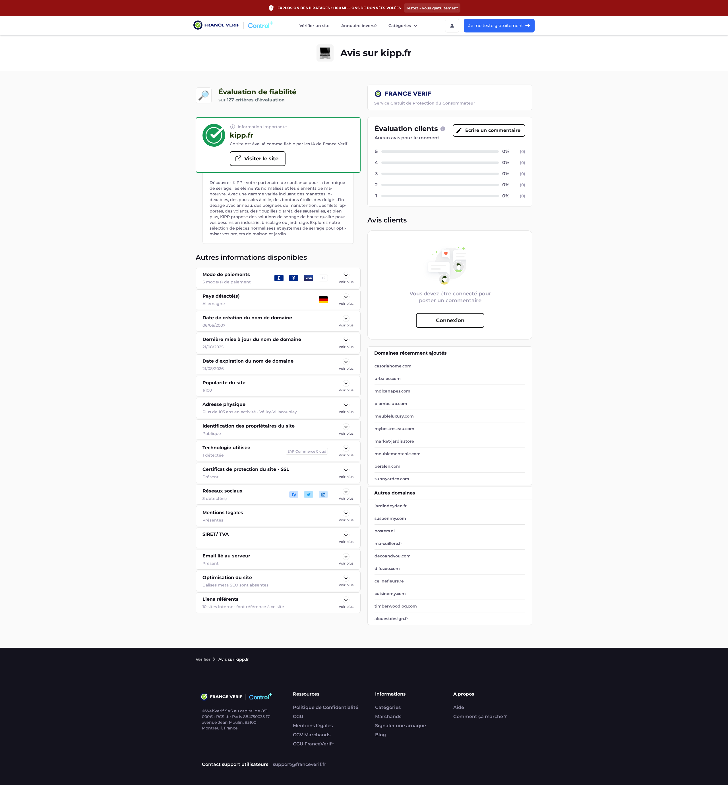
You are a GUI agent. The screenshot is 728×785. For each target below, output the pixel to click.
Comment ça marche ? (480, 716)
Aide (458, 707)
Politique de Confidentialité (325, 707)
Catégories (399, 25)
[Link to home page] (216, 25)
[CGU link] (443, 129)
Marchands (388, 716)
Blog (380, 734)
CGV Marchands (311, 734)
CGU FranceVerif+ (313, 744)
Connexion (450, 320)
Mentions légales (313, 725)
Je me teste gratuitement (495, 25)
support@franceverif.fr (299, 764)
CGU (298, 716)
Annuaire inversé (359, 25)
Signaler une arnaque (400, 725)
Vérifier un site (314, 25)
